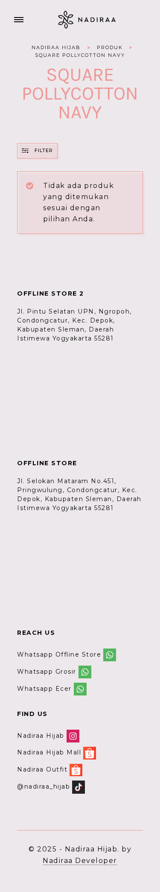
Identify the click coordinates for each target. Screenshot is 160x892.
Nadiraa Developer (80, 861)
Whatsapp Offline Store (59, 654)
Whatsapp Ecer (44, 688)
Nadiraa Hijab (40, 735)
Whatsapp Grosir (46, 671)
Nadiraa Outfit (42, 769)
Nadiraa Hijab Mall (49, 753)
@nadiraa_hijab (43, 786)
